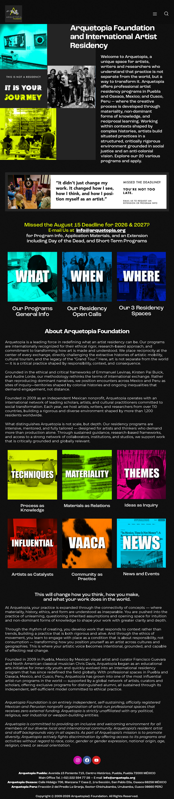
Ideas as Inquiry (141, 505)
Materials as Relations (87, 506)
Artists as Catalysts (32, 574)
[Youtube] (96, 760)
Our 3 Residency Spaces (141, 311)
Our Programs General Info (32, 312)
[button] (155, 14)
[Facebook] (87, 760)
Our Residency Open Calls (87, 312)
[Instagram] (77, 760)
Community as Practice (87, 576)
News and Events (141, 574)
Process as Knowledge (32, 508)
